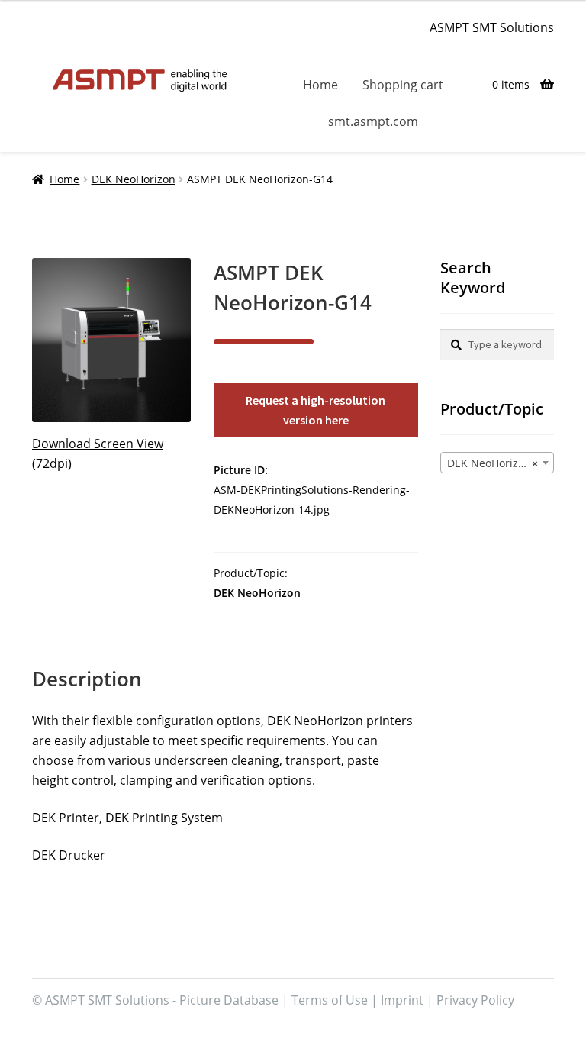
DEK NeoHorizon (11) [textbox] (500, 463)
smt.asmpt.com (373, 121)
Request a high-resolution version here (315, 409)
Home (320, 84)
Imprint (402, 1000)
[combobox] (497, 462)
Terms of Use (329, 1000)
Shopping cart (402, 84)
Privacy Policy (475, 1000)
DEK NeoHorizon (133, 179)
